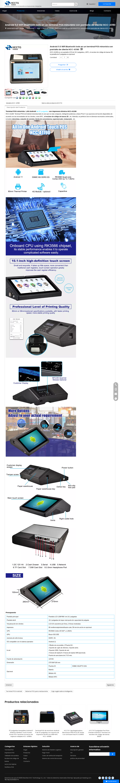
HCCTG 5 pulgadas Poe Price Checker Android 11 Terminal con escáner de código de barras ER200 (99, 733)
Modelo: (9, 103)
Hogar (25, 750)
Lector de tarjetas (10, 764)
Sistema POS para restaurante (36, 691)
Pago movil (45, 753)
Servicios (73, 756)
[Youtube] (103, 778)
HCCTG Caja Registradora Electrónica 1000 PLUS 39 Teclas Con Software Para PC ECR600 (73, 732)
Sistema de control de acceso (52, 758)
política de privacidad (77, 758)
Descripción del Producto (16, 107)
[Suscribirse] (112, 754)
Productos (26, 753)
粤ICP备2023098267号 (12, 780)
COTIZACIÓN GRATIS (107, 4)
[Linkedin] (109, 778)
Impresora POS (9, 753)
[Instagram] (106, 778)
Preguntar (62, 65)
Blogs (25, 758)
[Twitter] (113, 778)
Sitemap (70, 778)
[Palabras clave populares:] (76, 4)
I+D (71, 753)
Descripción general (76, 750)
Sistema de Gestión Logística (51, 750)
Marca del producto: (49, 103)
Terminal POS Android (14, 691)
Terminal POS (9, 750)
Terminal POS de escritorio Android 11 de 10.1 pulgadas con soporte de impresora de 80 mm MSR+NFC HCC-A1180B (47, 733)
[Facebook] (99, 778)
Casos (25, 756)
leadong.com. (87, 778)
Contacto (26, 761)
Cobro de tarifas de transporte (52, 756)
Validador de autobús (12, 756)
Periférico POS (9, 767)
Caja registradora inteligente (61, 691)
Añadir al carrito (62, 70)
